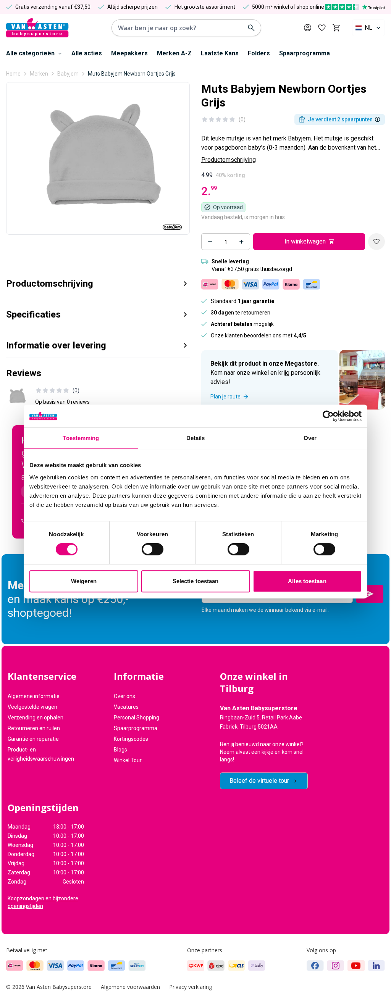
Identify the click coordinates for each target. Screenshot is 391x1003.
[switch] (152, 549)
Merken (39, 74)
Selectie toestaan (196, 581)
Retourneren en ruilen (34, 728)
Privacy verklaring (190, 986)
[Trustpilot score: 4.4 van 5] (355, 7)
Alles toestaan (307, 581)
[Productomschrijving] (377, 119)
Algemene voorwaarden (130, 986)
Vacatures (126, 707)
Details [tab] (195, 438)
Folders (259, 53)
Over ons (124, 696)
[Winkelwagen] (336, 28)
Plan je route (225, 396)
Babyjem (68, 74)
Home (13, 74)
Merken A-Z (174, 53)
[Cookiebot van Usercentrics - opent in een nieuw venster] (328, 416)
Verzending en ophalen (35, 717)
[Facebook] (315, 965)
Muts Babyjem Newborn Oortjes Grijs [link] (132, 74)
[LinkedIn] (376, 965)
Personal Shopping (136, 717)
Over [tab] (310, 438)
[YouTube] (356, 965)
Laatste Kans (220, 53)
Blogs (120, 750)
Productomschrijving (228, 159)
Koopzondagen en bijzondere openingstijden (43, 902)
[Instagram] (335, 965)
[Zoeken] (251, 27)
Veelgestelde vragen (32, 707)
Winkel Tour (128, 760)
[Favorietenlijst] (321, 27)
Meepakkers (129, 53)
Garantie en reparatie (33, 739)
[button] (98, 280)
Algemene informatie (34, 696)
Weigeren (84, 581)
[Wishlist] (376, 241)
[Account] (307, 27)
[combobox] (368, 27)
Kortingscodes (131, 739)
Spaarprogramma (304, 53)
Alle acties (86, 53)
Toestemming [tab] (81, 438)
